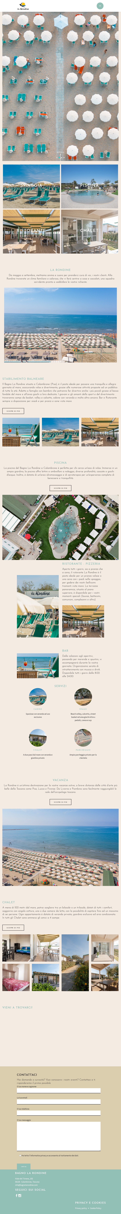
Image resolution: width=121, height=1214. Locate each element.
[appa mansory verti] (75, 962)
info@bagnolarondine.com (26, 1185)
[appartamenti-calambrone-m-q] (105, 948)
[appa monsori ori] (30, 948)
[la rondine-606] (105, 977)
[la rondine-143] (60, 432)
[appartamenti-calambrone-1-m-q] (45, 977)
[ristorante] (100, 432)
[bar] (20, 432)
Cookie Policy (95, 1208)
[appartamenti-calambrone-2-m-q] (16, 977)
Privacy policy (81, 1208)
